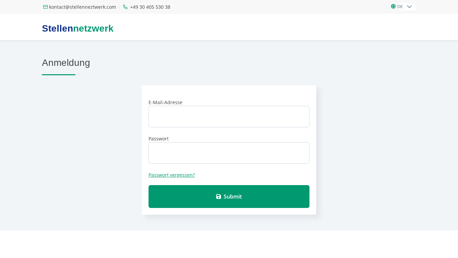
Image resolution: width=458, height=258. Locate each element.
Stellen (78, 28)
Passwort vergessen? (172, 175)
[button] (409, 6)
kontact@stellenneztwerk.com (82, 7)
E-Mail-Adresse (165, 102)
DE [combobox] (400, 6)
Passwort (159, 138)
